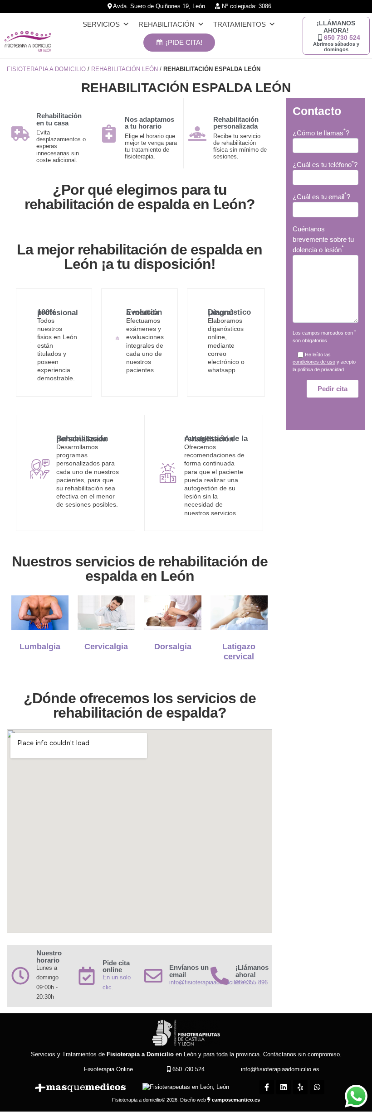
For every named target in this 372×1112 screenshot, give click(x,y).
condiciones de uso (314, 361)
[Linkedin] (283, 1087)
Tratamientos (239, 24)
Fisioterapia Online (108, 1069)
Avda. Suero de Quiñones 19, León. (159, 6)
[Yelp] (300, 1087)
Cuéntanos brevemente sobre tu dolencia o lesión (323, 239)
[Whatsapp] (317, 1087)
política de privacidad (321, 369)
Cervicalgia (106, 646)
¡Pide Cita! (184, 42)
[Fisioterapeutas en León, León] (185, 1087)
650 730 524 (342, 37)
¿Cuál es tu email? (321, 196)
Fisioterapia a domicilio (46, 69)
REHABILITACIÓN (166, 24)
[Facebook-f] (266, 1087)
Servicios (101, 24)
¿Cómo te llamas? (321, 132)
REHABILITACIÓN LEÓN (124, 69)
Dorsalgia (172, 646)
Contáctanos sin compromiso (301, 1054)
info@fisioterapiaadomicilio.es (280, 1069)
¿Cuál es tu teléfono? (325, 164)
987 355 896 (251, 982)
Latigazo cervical (238, 651)
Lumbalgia (40, 646)
